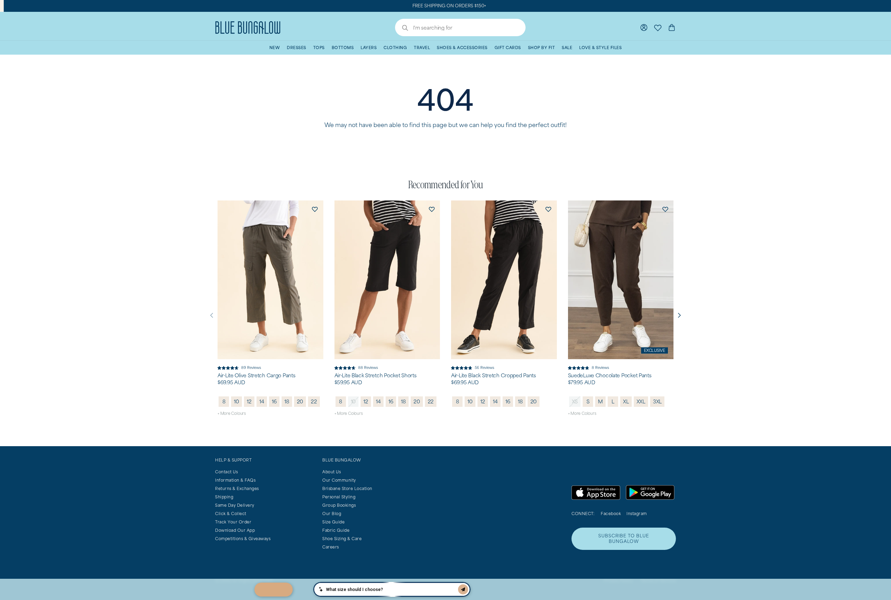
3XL (657, 401)
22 (314, 401)
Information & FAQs (235, 480)
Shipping (224, 497)
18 (286, 401)
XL (626, 401)
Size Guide (333, 522)
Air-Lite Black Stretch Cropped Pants (493, 375)
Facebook (611, 513)
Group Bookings (339, 505)
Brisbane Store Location (347, 488)
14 (261, 401)
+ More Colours (232, 413)
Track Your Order (233, 522)
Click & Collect (230, 513)
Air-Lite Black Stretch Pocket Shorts (375, 375)
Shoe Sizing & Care (342, 538)
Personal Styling (338, 497)
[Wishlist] (658, 27)
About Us (331, 471)
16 (274, 401)
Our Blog (331, 513)
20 (300, 401)
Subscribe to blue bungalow (623, 538)
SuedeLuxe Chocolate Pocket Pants (610, 375)
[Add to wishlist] (315, 208)
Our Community (339, 480)
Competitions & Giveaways (242, 538)
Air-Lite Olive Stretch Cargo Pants (256, 375)
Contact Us (226, 471)
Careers (330, 547)
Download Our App (235, 530)
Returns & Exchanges (237, 488)
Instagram (636, 513)
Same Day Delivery (234, 505)
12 (249, 401)
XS (575, 401)
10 (236, 401)
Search (401, 28)
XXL (641, 401)
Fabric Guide (335, 530)
